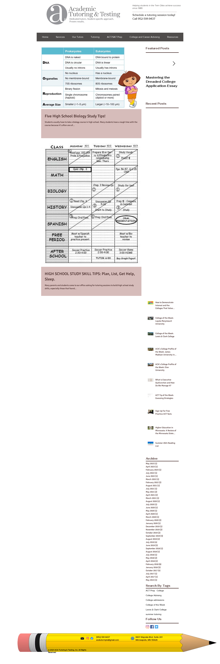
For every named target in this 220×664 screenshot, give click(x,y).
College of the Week (155, 604)
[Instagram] (147, 626)
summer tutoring (153, 614)
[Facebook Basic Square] (152, 626)
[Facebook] (92, 638)
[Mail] (82, 638)
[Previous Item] (150, 63)
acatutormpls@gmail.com (107, 640)
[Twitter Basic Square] (156, 626)
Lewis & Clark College (156, 609)
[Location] (132, 638)
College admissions (155, 600)
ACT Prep (150, 590)
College (160, 590)
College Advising (153, 595)
